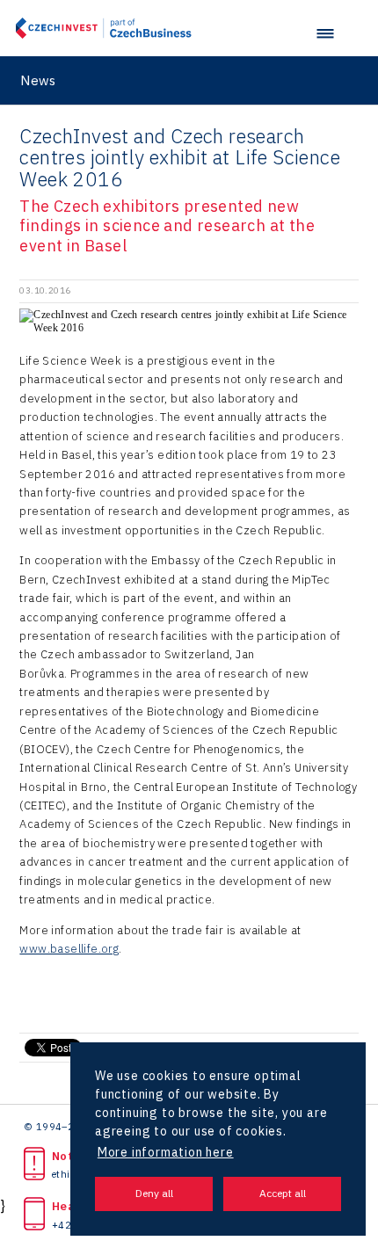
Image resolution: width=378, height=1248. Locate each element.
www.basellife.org (69, 948)
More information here (166, 1152)
